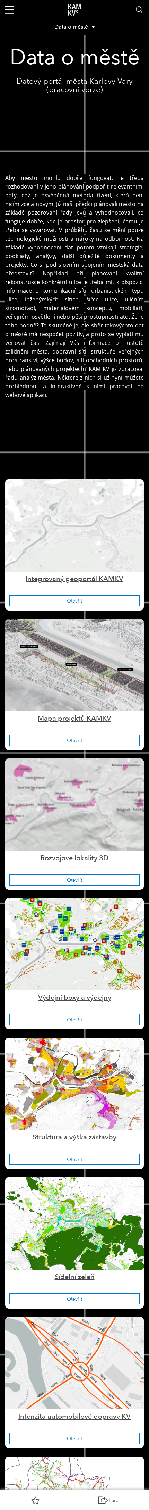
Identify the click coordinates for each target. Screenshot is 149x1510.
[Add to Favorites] (35, 1500)
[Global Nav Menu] (9, 9)
